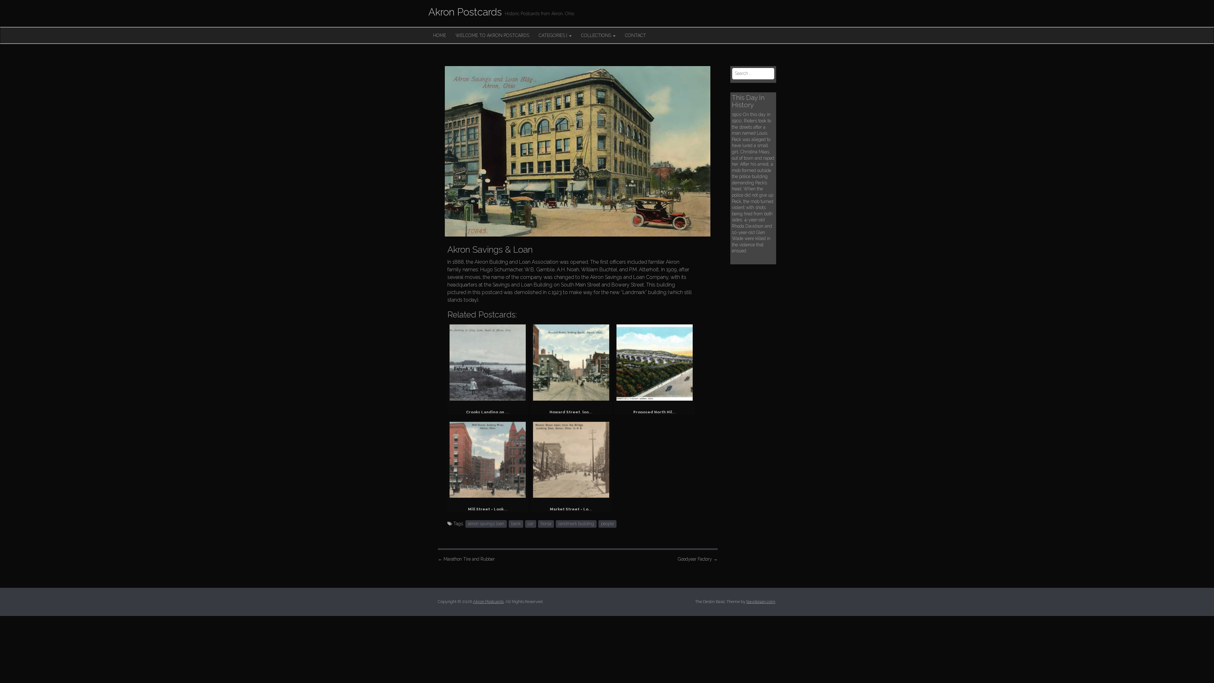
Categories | (553, 35)
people (607, 523)
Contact (635, 35)
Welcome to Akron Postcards (492, 35)
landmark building (576, 523)
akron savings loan (486, 523)
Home (439, 35)
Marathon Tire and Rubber (466, 559)
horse (546, 523)
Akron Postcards (465, 12)
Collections (596, 35)
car (531, 523)
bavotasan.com (760, 601)
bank (516, 523)
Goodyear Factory (698, 559)
